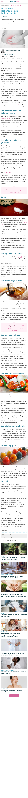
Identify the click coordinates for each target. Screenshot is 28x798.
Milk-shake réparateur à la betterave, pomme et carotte (15, 328)
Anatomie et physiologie (7, 593)
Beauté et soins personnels (7, 574)
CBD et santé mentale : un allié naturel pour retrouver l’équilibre (13, 558)
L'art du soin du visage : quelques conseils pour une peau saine (11, 691)
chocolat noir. (8, 172)
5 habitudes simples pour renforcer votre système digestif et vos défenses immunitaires (13, 596)
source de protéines (6, 118)
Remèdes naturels (5, 5)
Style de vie (4, 631)
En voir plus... (14, 695)
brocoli (20, 256)
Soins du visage (4, 688)
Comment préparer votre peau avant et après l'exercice (13, 672)
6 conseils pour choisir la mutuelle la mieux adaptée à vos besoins (12, 654)
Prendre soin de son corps (15, 5)
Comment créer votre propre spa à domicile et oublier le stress (12, 577)
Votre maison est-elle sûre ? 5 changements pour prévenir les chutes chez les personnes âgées (13, 634)
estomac (19, 105)
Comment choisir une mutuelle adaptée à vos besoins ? (14, 615)
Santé (2, 556)
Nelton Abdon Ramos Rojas (12, 52)
